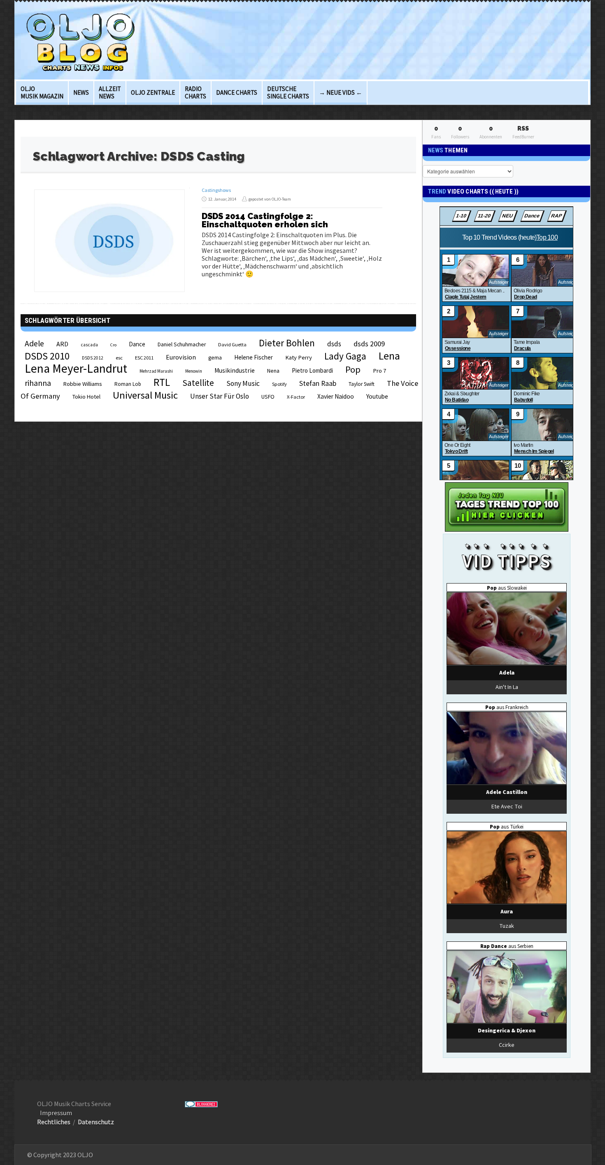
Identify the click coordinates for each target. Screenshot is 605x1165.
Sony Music (243, 383)
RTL (162, 382)
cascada (89, 345)
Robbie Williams (82, 384)
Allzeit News (110, 92)
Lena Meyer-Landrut (76, 368)
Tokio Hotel (86, 396)
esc (119, 357)
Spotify (279, 384)
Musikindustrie (234, 370)
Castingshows (216, 190)
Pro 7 (379, 370)
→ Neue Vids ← (340, 92)
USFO (268, 396)
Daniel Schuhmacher (182, 344)
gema (215, 357)
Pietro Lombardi (312, 370)
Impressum (56, 1113)
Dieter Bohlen (287, 343)
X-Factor (296, 397)
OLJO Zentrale (153, 92)
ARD (62, 344)
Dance (137, 344)
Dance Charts (236, 92)
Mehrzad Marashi (156, 371)
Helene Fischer (253, 357)
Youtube (377, 396)
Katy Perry (298, 357)
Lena (389, 355)
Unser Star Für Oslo (219, 396)
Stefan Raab (317, 383)
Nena (273, 370)
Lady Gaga (345, 356)
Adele (34, 343)
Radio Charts (195, 92)
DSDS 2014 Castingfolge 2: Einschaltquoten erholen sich (265, 220)
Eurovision (181, 357)
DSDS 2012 (92, 358)
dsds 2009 (369, 343)
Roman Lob (127, 384)
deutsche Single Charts (288, 92)
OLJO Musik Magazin (42, 92)
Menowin (193, 371)
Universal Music (145, 395)
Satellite (198, 382)
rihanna (38, 383)
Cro (113, 345)
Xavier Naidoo (335, 396)
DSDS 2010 (47, 356)
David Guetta (232, 344)
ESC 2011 (144, 358)
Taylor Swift (362, 384)
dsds (334, 343)
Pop (353, 369)
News (81, 92)
